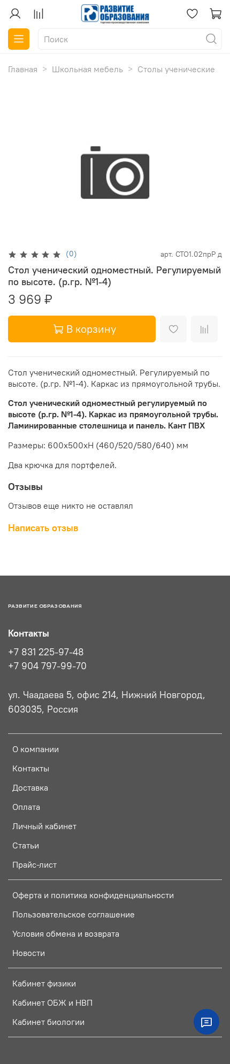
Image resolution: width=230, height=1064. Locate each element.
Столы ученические (176, 69)
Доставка (30, 787)
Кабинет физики (44, 983)
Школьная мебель (87, 69)
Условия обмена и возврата (65, 933)
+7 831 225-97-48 (46, 652)
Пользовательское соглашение (73, 914)
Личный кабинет (44, 826)
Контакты (30, 768)
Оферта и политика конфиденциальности (93, 895)
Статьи (25, 845)
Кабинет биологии (48, 1021)
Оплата (26, 806)
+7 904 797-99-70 (47, 666)
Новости (28, 952)
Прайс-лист (34, 864)
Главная (22, 69)
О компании (35, 749)
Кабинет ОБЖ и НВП (52, 1002)
